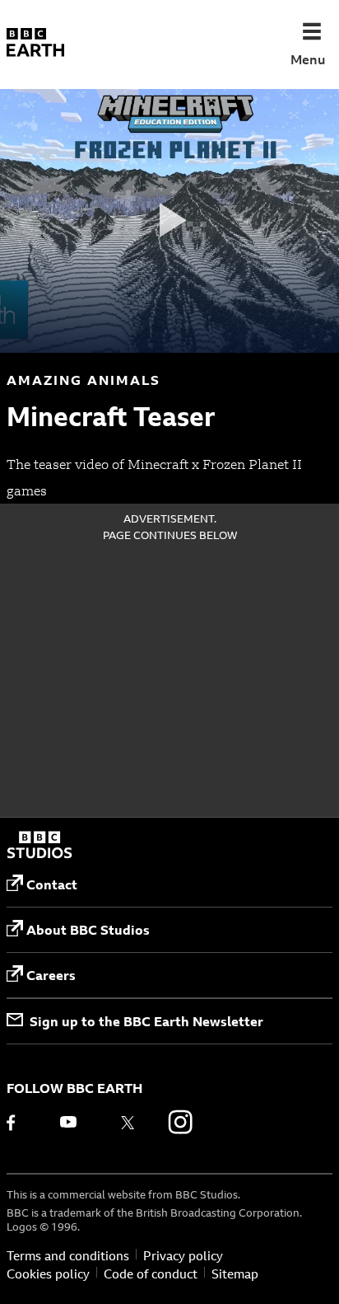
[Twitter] (127, 1121)
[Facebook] (22, 1121)
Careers (51, 975)
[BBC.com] (39, 846)
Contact (51, 884)
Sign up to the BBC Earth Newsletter (146, 1021)
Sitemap (234, 1274)
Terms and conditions (68, 1256)
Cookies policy (48, 1274)
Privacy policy (183, 1256)
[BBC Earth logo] (35, 44)
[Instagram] (180, 1121)
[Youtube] (75, 1121)
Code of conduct (150, 1274)
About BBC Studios (88, 930)
